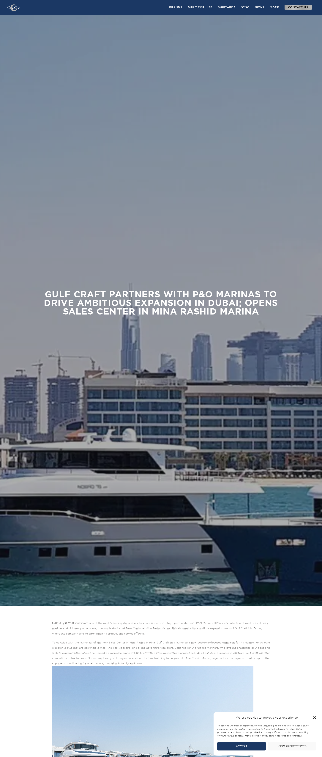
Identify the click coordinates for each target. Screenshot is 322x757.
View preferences (292, 746)
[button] (314, 718)
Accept (241, 746)
